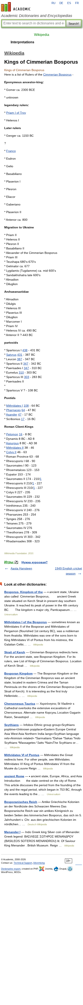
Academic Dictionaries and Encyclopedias (36, 16)
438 (24, 350)
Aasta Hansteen (21, 568)
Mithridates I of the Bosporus (25, 622)
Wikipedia (41, 35)
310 (21, 372)
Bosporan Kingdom (18, 673)
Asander (11, 414)
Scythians (11, 725)
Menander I (12, 832)
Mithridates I (14, 405)
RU (53, 3)
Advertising (39, 863)
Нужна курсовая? (34, 562)
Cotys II (11, 452)
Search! (74, 23)
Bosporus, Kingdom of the (23, 592)
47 (19, 414)
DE (61, 3)
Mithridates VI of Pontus (21, 755)
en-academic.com (16, 6)
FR (77, 3)
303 (26, 377)
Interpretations (22, 42)
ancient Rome (14, 776)
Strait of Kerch (14, 652)
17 (22, 419)
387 (19, 359)
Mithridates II (15, 447)
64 (23, 410)
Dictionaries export (10, 868)
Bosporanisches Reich (20, 802)
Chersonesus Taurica (19, 703)
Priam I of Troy (16, 112)
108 (26, 405)
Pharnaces (13, 410)
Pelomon (12, 434)
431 (19, 354)
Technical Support (23, 863)
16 (20, 434)
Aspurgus (12, 443)
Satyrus (11, 354)
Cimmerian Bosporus (57, 74)
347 (25, 363)
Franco (11, 151)
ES (69, 3)
